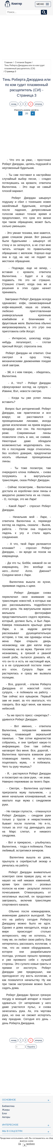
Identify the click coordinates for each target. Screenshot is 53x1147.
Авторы (6, 1117)
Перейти (31, 1047)
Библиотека (8, 1106)
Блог (4, 1113)
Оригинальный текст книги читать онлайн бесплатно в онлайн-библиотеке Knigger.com (26, 1030)
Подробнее (29, 1144)
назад (13, 104)
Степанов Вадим (23, 62)
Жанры (6, 1110)
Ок (19, 1144)
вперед (38, 104)
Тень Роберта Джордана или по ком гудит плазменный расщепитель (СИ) (24, 66)
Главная (8, 62)
